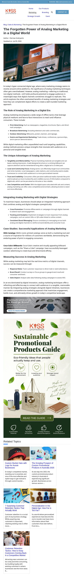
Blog (5, 25)
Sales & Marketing (14, 25)
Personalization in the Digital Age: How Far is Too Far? (41, 508)
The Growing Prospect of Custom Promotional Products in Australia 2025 (43, 465)
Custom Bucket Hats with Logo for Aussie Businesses (16, 465)
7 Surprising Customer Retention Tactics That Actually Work (14, 508)
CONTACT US (62, 12)
